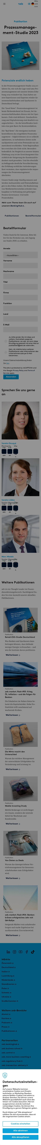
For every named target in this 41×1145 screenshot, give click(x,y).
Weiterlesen (12, 655)
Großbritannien (9, 1001)
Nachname (8, 271)
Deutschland (8, 968)
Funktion (7, 303)
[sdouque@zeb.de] (9, 451)
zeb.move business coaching (15, 1057)
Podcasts (6, 1023)
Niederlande (7, 980)
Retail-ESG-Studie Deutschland (20, 637)
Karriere (5, 1019)
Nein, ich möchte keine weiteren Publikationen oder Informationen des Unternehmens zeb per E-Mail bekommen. (23, 352)
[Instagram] (14, 952)
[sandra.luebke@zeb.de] (9, 508)
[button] (20, 255)
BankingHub (16, 206)
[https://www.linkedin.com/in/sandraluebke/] (15, 508)
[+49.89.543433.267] (4, 508)
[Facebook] (26, 952)
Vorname (7, 260)
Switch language (32, 4)
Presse (5, 1027)
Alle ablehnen (20, 1131)
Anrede (6, 248)
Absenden (11, 377)
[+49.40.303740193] (4, 451)
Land (5, 314)
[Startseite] (20, 3)
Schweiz (5, 993)
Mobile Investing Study (16, 806)
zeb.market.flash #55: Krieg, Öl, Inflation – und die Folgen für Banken (20, 694)
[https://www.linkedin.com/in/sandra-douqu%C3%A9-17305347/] (15, 451)
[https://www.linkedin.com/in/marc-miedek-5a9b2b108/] (15, 564)
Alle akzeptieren (20, 1137)
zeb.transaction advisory (14, 1065)
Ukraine (5, 997)
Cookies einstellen (20, 1124)
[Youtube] (20, 952)
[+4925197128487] (4, 564)
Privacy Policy (18, 370)
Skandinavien (8, 984)
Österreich (7, 963)
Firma (6, 292)
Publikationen (12, 216)
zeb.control (7, 1053)
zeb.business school (11, 1049)
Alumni (5, 1014)
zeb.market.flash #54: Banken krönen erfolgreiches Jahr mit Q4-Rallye (19, 918)
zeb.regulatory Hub (11, 1061)
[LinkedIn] (8, 952)
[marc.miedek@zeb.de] (9, 564)
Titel (5, 282)
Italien (5, 972)
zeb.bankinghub (9, 1044)
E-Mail (6, 324)
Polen (4, 989)
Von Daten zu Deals (14, 860)
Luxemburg (7, 976)
